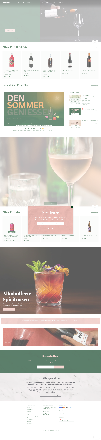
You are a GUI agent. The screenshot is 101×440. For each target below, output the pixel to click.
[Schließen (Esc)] (72, 207)
